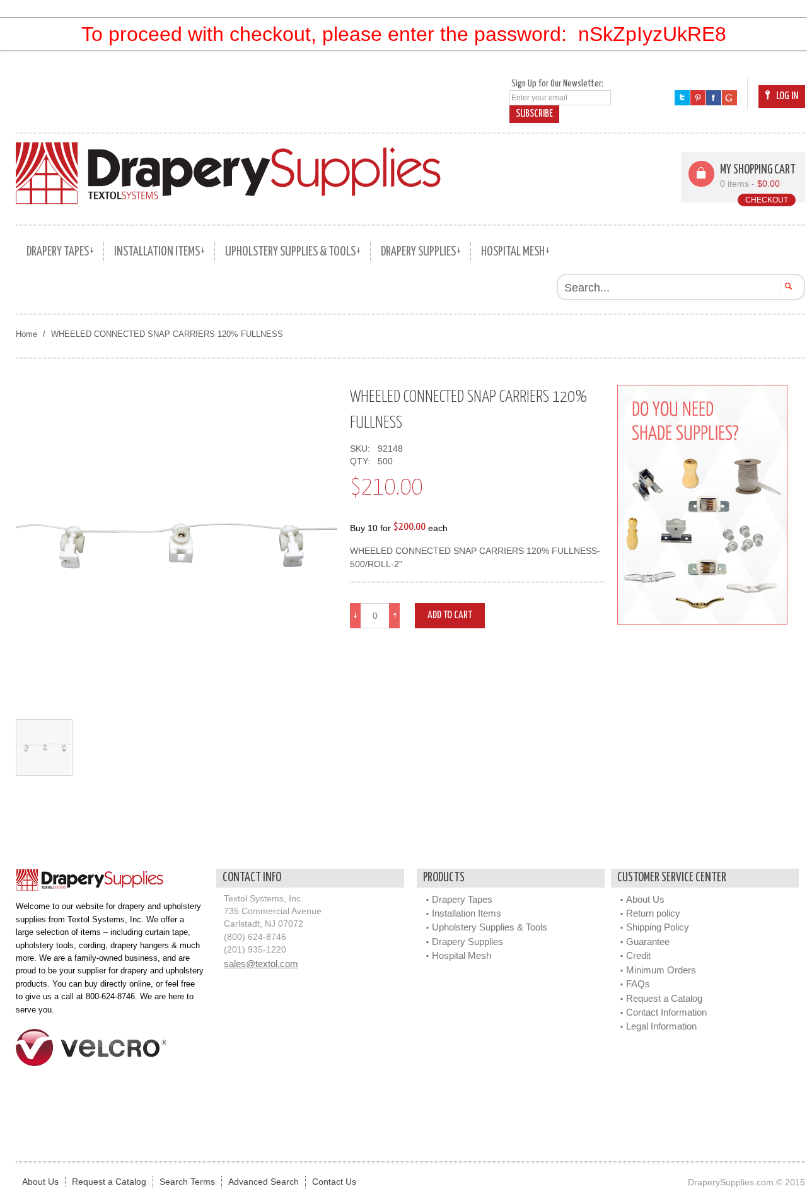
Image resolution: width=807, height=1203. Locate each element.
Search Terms (187, 1182)
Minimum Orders (661, 970)
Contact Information (666, 1012)
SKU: (362, 449)
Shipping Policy (657, 927)
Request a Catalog (664, 998)
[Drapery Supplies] (228, 172)
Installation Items (466, 913)
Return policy (653, 913)
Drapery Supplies (467, 941)
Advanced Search (263, 1182)
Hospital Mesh (461, 955)
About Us (645, 899)
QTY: (362, 461)
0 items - (750, 184)
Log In (787, 96)
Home (26, 334)
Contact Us (334, 1182)
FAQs (638, 983)
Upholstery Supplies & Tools (489, 927)
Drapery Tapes (462, 899)
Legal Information (661, 1026)
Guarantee (648, 941)
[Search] (786, 286)
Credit (638, 955)
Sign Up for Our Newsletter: (557, 83)
